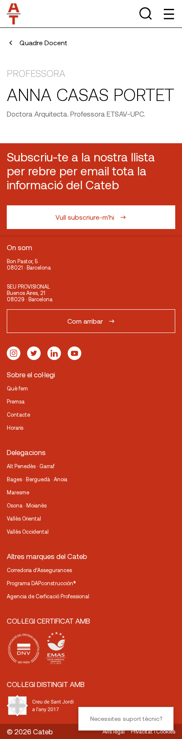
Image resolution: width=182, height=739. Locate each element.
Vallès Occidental (28, 531)
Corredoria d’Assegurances (39, 570)
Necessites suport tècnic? (126, 718)
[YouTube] (74, 353)
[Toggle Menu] (168, 14)
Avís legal (113, 731)
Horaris (15, 428)
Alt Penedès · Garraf (31, 466)
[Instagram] (13, 353)
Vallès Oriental (24, 518)
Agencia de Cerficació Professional (48, 596)
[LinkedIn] (54, 353)
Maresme (18, 492)
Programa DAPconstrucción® (41, 583)
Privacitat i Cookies (153, 731)
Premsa (16, 401)
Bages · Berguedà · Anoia (37, 479)
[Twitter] (34, 353)
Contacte (18, 414)
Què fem (17, 388)
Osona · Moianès (27, 505)
